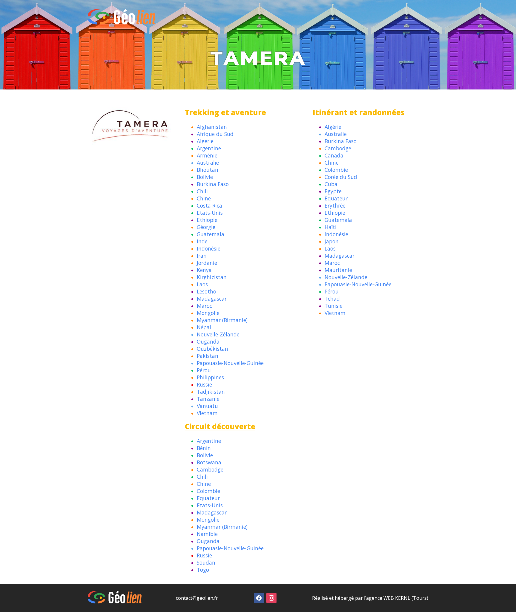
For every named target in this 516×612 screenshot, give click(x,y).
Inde (202, 241)
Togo (203, 569)
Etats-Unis (210, 212)
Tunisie (334, 305)
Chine (204, 198)
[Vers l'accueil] (121, 23)
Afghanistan (212, 126)
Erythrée (335, 205)
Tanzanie (208, 398)
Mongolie (208, 312)
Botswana (209, 462)
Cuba (331, 184)
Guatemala (210, 234)
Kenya (204, 269)
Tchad (332, 298)
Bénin (204, 448)
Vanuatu (207, 405)
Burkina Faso (213, 184)
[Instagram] (271, 597)
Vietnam (207, 413)
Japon (332, 241)
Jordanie (207, 262)
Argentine (209, 148)
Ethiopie (207, 219)
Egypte (333, 191)
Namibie (207, 533)
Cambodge (338, 148)
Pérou (204, 370)
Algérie (205, 141)
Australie (208, 162)
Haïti (331, 227)
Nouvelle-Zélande (218, 334)
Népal (204, 327)
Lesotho (206, 291)
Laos (202, 284)
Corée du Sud (341, 176)
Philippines (210, 377)
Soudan (206, 562)
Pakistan (207, 355)
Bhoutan (207, 169)
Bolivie (205, 176)
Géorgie (206, 227)
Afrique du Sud (215, 133)
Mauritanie (338, 269)
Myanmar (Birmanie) (222, 320)
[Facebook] (259, 597)
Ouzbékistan (212, 348)
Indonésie (208, 248)
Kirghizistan (212, 277)
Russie (204, 384)
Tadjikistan (211, 391)
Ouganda (208, 341)
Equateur (336, 198)
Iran (202, 255)
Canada (334, 155)
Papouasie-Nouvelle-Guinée (230, 363)
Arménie (207, 155)
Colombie (336, 169)
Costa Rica (209, 205)
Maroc (204, 305)
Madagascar (212, 298)
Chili (202, 191)
